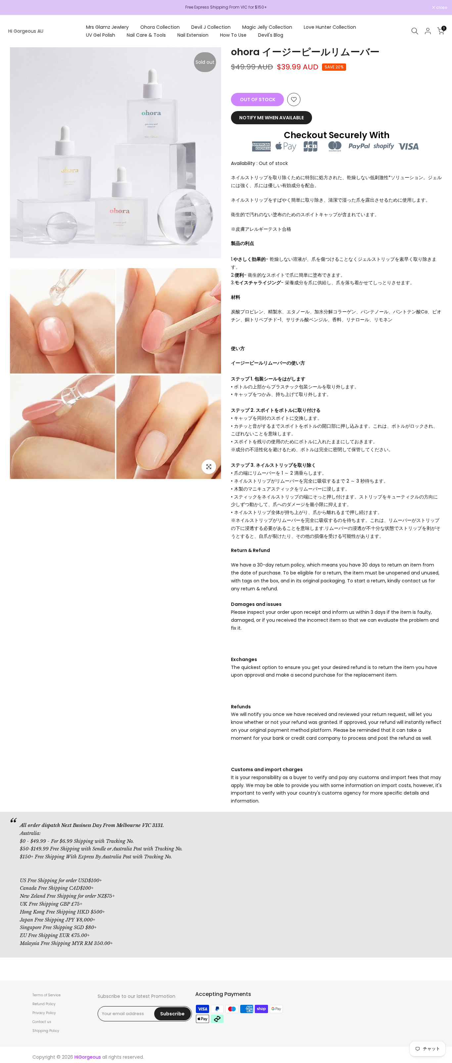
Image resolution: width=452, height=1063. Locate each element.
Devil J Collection (211, 27)
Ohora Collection (160, 27)
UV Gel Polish (100, 35)
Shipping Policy (45, 1030)
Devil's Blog (270, 35)
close (14, 8)
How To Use (233, 35)
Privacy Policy (44, 1012)
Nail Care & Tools (146, 35)
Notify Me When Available (271, 117)
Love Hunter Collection (330, 27)
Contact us (41, 1021)
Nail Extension (192, 35)
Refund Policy (44, 1004)
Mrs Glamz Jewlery (107, 27)
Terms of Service (46, 995)
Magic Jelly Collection (267, 27)
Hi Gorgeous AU (25, 31)
